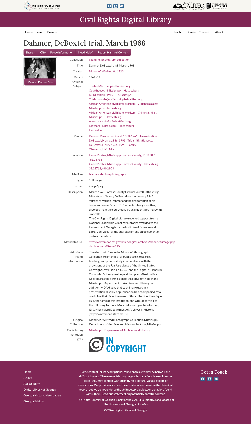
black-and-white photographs (108, 174)
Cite (43, 52)
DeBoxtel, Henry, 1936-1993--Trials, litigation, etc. (121, 140)
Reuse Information (61, 52)
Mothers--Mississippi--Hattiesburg (111, 125)
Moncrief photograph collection (109, 59)
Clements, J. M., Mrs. (102, 149)
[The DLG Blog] (115, 6)
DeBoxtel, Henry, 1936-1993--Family (112, 144)
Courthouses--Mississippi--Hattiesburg (114, 90)
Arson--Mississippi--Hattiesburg (110, 121)
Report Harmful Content (113, 52)
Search (40, 32)
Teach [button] (177, 32)
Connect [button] (204, 32)
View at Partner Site (40, 82)
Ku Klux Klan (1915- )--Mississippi (110, 94)
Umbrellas (95, 130)
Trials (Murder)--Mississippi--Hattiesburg (116, 99)
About (28, 377)
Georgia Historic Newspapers (42, 395)
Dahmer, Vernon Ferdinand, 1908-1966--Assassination (123, 136)
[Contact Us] (122, 6)
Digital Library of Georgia (40, 389)
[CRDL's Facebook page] (109, 6)
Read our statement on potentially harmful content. (133, 394)
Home (29, 32)
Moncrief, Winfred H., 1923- (107, 71)
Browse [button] (52, 32)
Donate (191, 32)
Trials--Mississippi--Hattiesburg (109, 86)
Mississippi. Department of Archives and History (119, 330)
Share (29, 52)
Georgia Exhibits (34, 401)
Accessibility (32, 383)
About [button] (219, 32)
